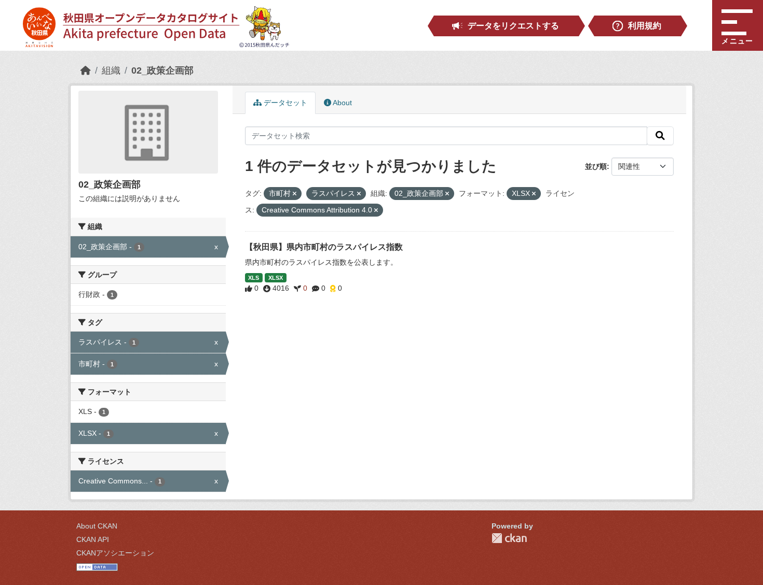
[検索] (660, 135)
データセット (284, 102)
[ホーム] (85, 70)
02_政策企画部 (162, 70)
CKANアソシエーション (115, 553)
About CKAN (96, 526)
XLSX (275, 278)
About (341, 102)
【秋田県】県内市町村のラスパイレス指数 (324, 246)
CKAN (509, 538)
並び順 (596, 166)
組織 (111, 70)
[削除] (294, 194)
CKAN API (92, 539)
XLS (253, 278)
